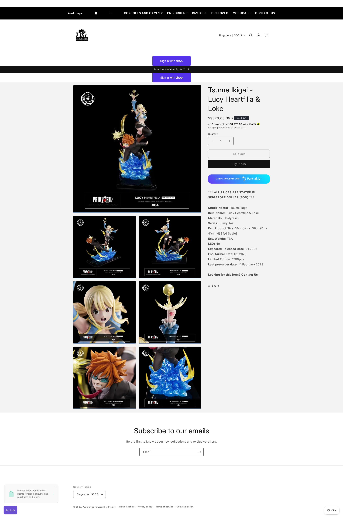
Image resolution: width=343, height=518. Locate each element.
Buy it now (239, 164)
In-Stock (199, 13)
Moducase (242, 13)
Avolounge (75, 13)
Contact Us (265, 13)
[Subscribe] (199, 452)
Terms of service (164, 506)
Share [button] (215, 285)
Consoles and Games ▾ (143, 13)
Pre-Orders (177, 13)
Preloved (219, 13)
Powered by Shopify (105, 507)
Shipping (213, 127)
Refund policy (126, 506)
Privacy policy (145, 506)
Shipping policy (185, 506)
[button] (251, 35)
